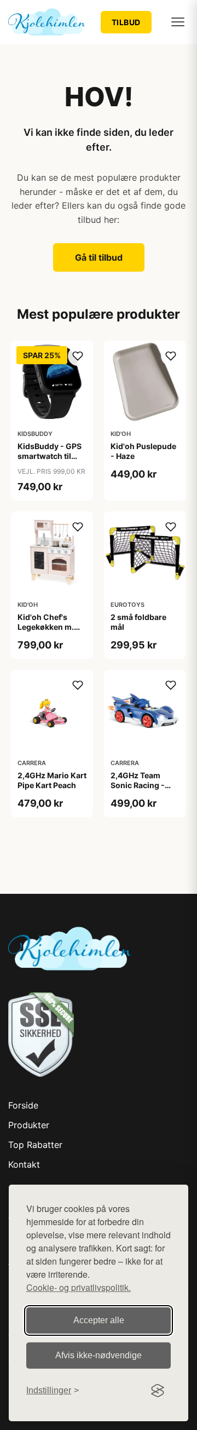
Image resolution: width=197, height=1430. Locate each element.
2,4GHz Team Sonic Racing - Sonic (138, 785)
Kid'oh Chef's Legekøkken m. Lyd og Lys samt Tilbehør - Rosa (47, 632)
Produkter (28, 1124)
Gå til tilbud (99, 257)
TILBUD (126, 22)
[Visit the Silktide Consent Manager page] (157, 1390)
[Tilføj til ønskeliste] (78, 356)
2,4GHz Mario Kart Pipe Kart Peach (52, 780)
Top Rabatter (35, 1144)
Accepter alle (98, 1320)
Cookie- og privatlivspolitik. (78, 1287)
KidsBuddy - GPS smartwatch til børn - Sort (50, 455)
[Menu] (178, 22)
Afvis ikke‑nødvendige (98, 1355)
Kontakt (24, 1164)
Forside (23, 1105)
